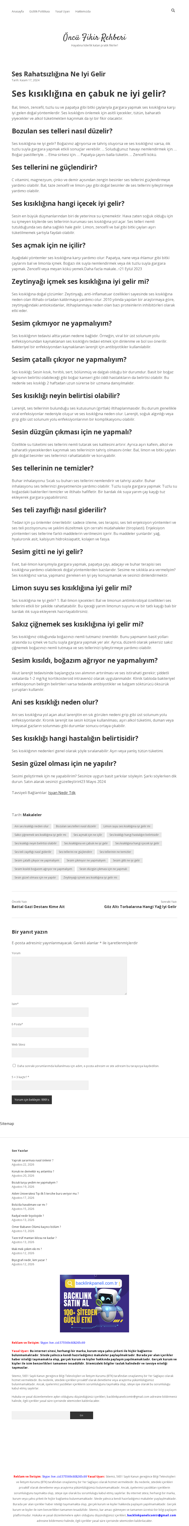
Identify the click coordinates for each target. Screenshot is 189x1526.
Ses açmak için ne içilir (88, 835)
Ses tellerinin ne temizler (115, 852)
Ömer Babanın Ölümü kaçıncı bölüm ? (36, 1227)
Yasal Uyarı (62, 11)
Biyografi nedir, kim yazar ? (29, 1260)
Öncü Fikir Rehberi (94, 38)
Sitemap (7, 1123)
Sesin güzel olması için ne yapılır (35, 877)
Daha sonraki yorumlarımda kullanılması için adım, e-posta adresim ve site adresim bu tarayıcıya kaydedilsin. (88, 1066)
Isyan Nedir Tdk (62, 792)
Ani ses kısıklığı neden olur (32, 826)
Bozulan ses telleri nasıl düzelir (76, 826)
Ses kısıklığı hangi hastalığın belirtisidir (134, 835)
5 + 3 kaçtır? (20, 1077)
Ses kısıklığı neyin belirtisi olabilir (36, 843)
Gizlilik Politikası (39, 11)
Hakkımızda (83, 11)
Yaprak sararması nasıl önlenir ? (32, 1160)
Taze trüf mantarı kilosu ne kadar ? (34, 1238)
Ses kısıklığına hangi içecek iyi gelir (137, 843)
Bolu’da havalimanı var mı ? (29, 1205)
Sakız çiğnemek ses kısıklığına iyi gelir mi (40, 835)
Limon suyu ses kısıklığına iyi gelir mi (126, 826)
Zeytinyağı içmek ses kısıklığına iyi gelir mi (90, 877)
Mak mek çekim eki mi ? (27, 1249)
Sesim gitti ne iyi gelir (126, 860)
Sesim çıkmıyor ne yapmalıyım (86, 860)
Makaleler (32, 814)
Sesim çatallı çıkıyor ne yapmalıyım (37, 860)
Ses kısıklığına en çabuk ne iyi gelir (86, 843)
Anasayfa (18, 11)
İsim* (15, 1004)
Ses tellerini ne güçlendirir (75, 852)
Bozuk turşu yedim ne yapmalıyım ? (34, 1182)
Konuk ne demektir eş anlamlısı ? (33, 1171)
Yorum (16, 953)
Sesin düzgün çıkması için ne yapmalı (103, 869)
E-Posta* (17, 1024)
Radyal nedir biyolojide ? (28, 1216)
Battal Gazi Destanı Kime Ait (38, 906)
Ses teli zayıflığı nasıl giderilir (33, 852)
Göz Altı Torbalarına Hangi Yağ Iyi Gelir (140, 906)
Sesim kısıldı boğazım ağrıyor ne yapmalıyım (43, 869)
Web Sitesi (18, 1044)
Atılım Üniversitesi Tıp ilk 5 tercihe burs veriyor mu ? (45, 1194)
